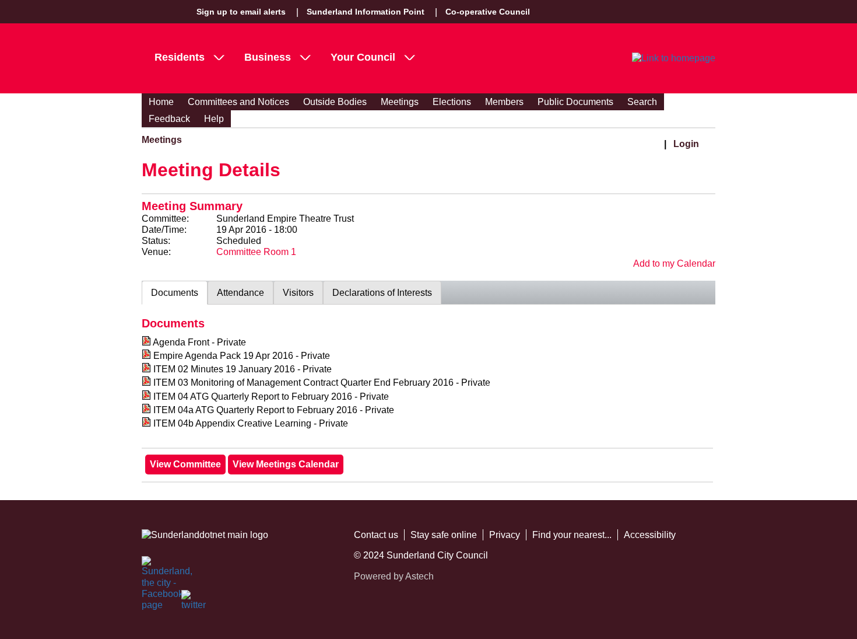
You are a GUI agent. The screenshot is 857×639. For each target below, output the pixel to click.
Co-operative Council (487, 11)
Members (504, 102)
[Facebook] (154, 569)
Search (642, 102)
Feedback (169, 119)
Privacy (504, 535)
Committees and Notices (238, 102)
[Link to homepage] (673, 58)
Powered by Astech (394, 576)
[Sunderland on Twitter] (194, 603)
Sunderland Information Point (365, 11)
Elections (452, 102)
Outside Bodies (335, 102)
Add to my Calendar (674, 263)
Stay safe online (443, 535)
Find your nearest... (572, 535)
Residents (179, 57)
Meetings (400, 102)
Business (267, 57)
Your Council (363, 57)
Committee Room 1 (256, 252)
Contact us (376, 535)
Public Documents (575, 102)
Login (686, 144)
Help (214, 119)
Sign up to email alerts (241, 11)
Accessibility (650, 535)
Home (161, 102)
